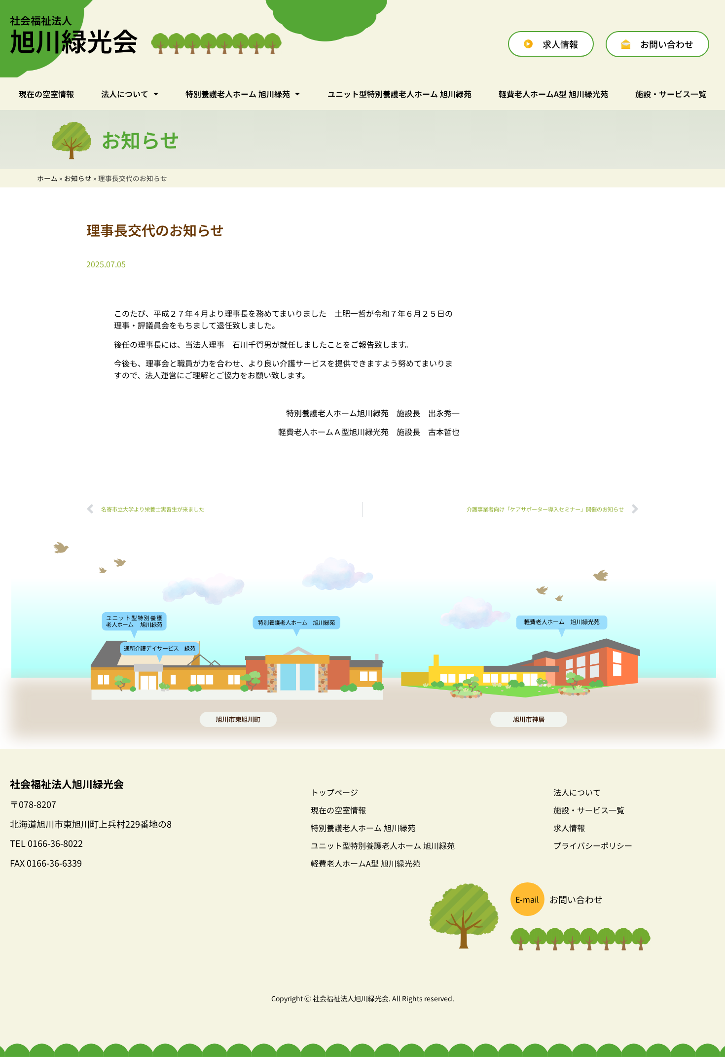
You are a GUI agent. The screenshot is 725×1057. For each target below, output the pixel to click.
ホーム (47, 178)
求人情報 (569, 828)
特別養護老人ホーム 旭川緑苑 (237, 94)
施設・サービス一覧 (670, 94)
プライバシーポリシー (592, 845)
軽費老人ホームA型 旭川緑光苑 (553, 94)
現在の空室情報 (46, 94)
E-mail (527, 899)
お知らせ (78, 178)
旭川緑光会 (74, 37)
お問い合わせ (576, 899)
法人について (124, 94)
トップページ (334, 792)
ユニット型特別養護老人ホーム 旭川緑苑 (399, 94)
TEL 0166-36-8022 (46, 843)
